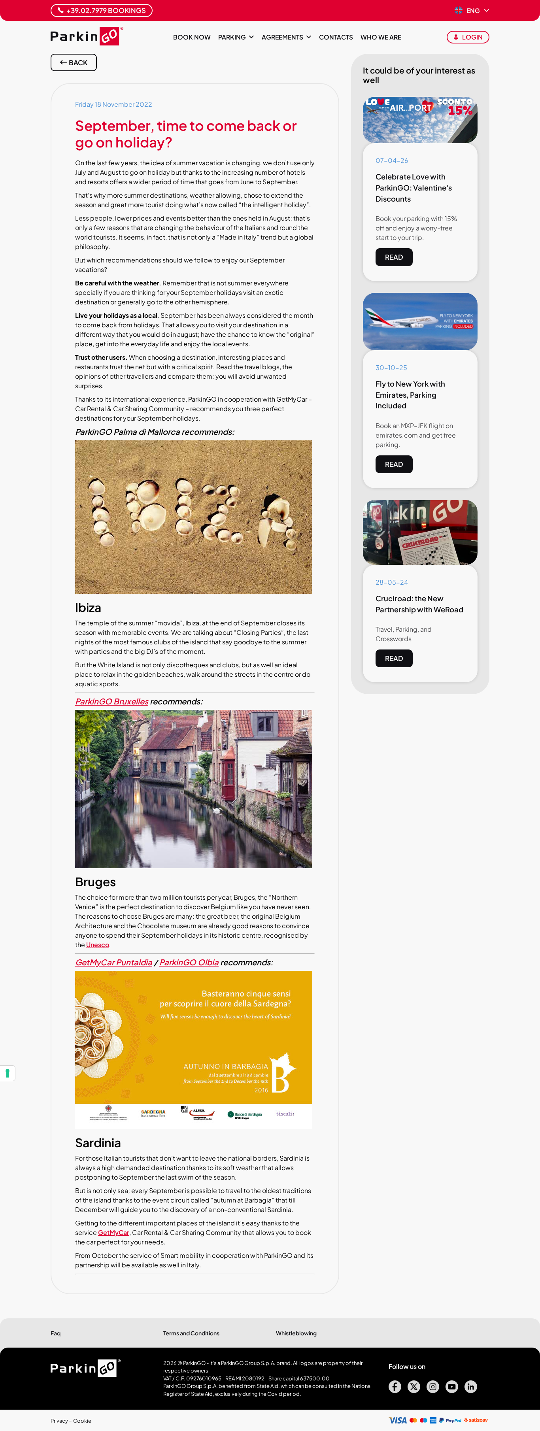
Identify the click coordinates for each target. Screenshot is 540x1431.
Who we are (381, 37)
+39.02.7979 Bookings (106, 10)
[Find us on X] (414, 1390)
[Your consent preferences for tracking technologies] (7, 1073)
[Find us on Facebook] (395, 1390)
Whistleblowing (296, 1333)
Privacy (60, 1421)
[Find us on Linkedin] (470, 1390)
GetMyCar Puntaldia (113, 962)
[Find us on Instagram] (433, 1390)
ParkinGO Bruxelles (111, 701)
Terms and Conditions (191, 1333)
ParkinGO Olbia (189, 962)
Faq (55, 1333)
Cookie (82, 1421)
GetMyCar (113, 1232)
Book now (192, 37)
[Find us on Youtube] (452, 1390)
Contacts (336, 37)
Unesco (97, 944)
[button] (472, 10)
